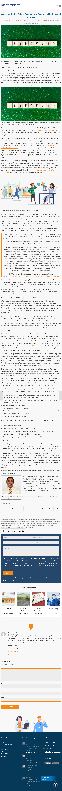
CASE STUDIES (4, 749)
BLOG (32, 20)
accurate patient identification (13, 496)
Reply (9, 654)
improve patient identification (43, 130)
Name (3, 683)
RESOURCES (4, 747)
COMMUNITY (4, 754)
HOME (2, 742)
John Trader (35, 23)
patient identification (33, 345)
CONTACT (3, 756)
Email (2, 690)
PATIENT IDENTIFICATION (7, 744)
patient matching (17, 499)
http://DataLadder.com (16, 651)
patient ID (55, 496)
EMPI (38, 496)
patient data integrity (46, 496)
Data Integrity (38, 20)
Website (3, 697)
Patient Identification (48, 20)
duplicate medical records (29, 496)
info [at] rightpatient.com (52, 752)
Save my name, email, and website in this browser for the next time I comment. (20, 703)
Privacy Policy (38, 565)
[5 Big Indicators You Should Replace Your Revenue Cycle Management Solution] (1, 395)
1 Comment (25, 20)
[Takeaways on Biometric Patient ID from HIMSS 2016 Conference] (60, 395)
